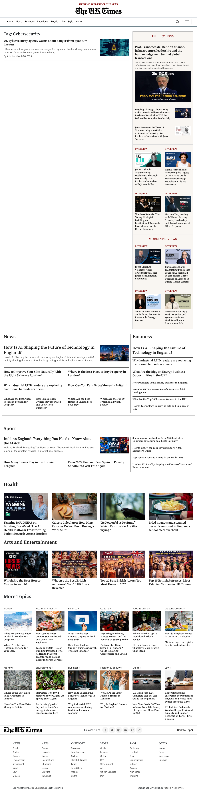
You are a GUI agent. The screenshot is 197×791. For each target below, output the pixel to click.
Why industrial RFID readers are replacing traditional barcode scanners (33, 387)
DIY (102, 760)
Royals (45, 756)
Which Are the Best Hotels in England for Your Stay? (80, 401)
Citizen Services (108, 772)
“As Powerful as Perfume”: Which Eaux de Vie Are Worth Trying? (120, 526)
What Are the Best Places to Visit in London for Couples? (17, 401)
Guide (103, 748)
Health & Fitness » (46, 608)
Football (134, 752)
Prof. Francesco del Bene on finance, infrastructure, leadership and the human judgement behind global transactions (160, 52)
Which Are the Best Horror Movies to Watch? (22, 582)
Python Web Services (174, 788)
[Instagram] (119, 730)
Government (106, 764)
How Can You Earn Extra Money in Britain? (97, 385)
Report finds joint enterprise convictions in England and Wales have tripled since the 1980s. (179, 697)
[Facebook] (105, 730)
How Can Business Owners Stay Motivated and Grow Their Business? (48, 403)
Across (133, 768)
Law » (168, 667)
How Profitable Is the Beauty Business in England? (160, 382)
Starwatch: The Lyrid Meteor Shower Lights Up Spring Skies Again (50, 695)
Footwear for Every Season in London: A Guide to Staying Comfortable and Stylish (113, 649)
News (10, 337)
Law (15, 772)
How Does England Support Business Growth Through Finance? (82, 647)
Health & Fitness (79, 760)
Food (15, 748)
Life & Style (76, 768)
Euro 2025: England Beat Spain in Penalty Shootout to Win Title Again (96, 464)
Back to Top (185, 730)
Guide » (137, 667)
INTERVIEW (141, 149)
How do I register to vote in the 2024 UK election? (178, 635)
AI (101, 768)
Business (142, 337)
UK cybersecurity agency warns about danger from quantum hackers (45, 43)
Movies (16, 776)
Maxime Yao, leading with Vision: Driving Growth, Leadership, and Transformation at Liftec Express (177, 220)
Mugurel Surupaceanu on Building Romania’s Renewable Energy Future (147, 316)
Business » (74, 667)
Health (11, 485)
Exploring (134, 748)
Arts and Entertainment (30, 542)
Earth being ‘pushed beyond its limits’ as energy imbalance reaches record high (47, 709)
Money (74, 772)
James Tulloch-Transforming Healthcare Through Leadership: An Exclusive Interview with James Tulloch (146, 177)
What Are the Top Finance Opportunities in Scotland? (82, 636)
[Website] (139, 730)
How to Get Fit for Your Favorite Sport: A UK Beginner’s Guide (157, 449)
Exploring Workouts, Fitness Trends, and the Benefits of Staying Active (114, 636)
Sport (10, 429)
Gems (45, 768)
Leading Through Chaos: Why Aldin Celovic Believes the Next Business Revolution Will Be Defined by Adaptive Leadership (152, 114)
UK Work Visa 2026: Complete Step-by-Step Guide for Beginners (145, 695)
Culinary (133, 764)
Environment (19, 760)
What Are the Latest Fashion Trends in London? (111, 695)
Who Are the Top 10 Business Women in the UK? (160, 399)
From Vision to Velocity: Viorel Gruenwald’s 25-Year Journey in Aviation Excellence (146, 272)
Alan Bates (135, 772)
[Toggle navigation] (187, 22)
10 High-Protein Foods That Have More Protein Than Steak (146, 647)
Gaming (16, 756)
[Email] (132, 730)
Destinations (48, 760)
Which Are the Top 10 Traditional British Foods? (112, 401)
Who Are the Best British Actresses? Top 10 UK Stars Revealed (70, 584)
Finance (104, 752)
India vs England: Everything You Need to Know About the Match (48, 441)
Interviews (164, 756)
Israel (15, 768)
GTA (132, 756)
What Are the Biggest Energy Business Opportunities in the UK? (159, 373)
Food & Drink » (141, 608)
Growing (46, 772)
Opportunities (136, 760)
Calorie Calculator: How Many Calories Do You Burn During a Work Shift (73, 526)
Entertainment (78, 752)
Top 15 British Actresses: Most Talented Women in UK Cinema (170, 582)
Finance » (73, 608)
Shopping (46, 764)
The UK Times (37, 788)
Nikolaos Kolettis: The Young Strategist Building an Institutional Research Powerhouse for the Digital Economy (147, 222)
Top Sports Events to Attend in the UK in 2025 (158, 457)
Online (45, 748)
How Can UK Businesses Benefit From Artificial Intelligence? (159, 391)
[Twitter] (112, 730)
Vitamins (134, 776)
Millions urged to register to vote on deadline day (179, 644)
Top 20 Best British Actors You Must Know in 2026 (120, 582)
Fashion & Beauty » (111, 667)
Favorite (46, 752)
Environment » (44, 667)
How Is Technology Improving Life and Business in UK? (161, 407)
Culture (74, 756)
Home (162, 748)
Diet (102, 776)
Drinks (16, 752)
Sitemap (163, 760)
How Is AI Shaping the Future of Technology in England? (49, 350)
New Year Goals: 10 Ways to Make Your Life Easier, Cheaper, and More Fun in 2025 (146, 709)
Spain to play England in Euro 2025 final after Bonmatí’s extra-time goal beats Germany (158, 439)
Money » (9, 667)
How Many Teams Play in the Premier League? (29, 464)
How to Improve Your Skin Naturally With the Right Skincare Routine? (32, 373)
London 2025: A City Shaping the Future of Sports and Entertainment (162, 466)
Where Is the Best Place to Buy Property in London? (97, 373)
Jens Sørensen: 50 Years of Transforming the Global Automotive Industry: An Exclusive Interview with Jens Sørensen (151, 133)
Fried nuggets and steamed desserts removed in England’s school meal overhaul (169, 526)
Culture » (105, 608)
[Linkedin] (126, 730)
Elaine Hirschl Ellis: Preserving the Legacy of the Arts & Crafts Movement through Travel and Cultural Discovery (177, 177)
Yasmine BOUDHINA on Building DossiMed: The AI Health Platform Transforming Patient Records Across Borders (25, 528)
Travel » (8, 608)
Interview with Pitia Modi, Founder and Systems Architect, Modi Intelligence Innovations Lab (176, 317)
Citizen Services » (175, 608)
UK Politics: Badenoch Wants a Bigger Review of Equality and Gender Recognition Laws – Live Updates (179, 713)
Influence (46, 776)
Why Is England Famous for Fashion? (113, 706)
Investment (18, 764)
